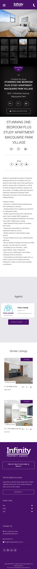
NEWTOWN (7, 389)
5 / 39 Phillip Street (10, 386)
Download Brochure (19, 111)
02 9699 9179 (21, 310)
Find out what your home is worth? (18, 465)
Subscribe (18, 492)
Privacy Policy (10, 567)
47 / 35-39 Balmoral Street (13, 429)
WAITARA (7, 432)
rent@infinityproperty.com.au (24, 313)
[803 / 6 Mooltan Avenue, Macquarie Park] (18, 23)
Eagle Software (26, 567)
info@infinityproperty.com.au (14, 542)
